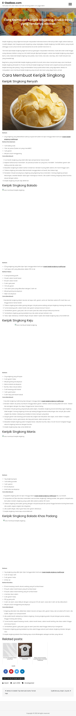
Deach (6, 683)
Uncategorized (29, 683)
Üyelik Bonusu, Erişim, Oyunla (60, 691)
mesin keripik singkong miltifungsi (45, 496)
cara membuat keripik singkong (13, 678)
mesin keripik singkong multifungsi (54, 266)
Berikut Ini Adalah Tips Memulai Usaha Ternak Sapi (20, 692)
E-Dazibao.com (12, 3)
